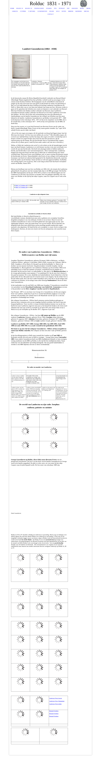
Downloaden (39, 8)
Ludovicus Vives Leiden (55, 704)
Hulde (51, 11)
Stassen (49, 8)
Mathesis (78, 11)
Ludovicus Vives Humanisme (56, 701)
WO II (57, 11)
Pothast (62, 8)
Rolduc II (19, 8)
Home (12, 8)
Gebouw (15, 11)
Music (82, 8)
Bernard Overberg (53, 711)
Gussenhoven (42, 11)
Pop (68, 8)
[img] (86, 3)
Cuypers (23, 11)
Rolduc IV (28, 8)
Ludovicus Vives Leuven (55, 698)
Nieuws (86, 11)
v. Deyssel (31, 11)
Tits (55, 8)
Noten (64, 11)
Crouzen (75, 8)
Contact (51, 14)
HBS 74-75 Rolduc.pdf (21, 185)
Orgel (88, 8)
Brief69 (70, 11)
